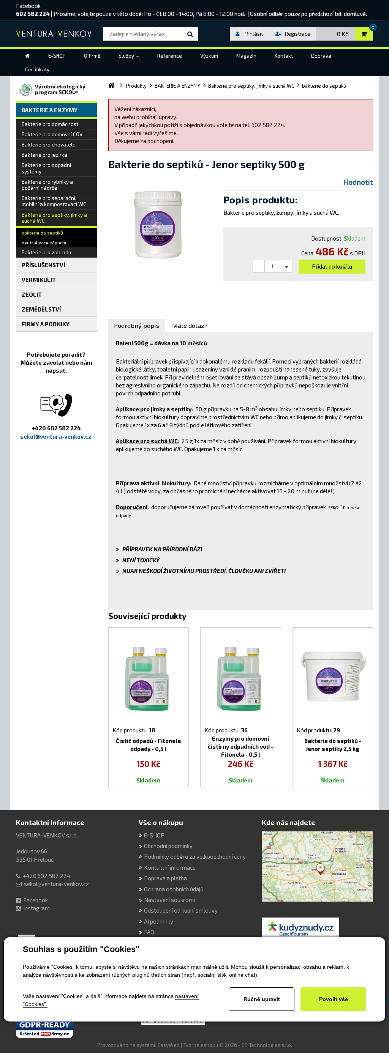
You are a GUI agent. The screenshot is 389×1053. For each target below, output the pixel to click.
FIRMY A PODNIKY (46, 324)
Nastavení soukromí (169, 899)
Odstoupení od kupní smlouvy (181, 910)
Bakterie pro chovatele (49, 145)
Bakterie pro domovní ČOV (52, 134)
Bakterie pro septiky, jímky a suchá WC (54, 218)
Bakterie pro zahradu (46, 252)
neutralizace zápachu (45, 242)
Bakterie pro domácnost (50, 124)
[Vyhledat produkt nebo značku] (191, 34)
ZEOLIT (32, 294)
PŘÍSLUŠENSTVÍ (43, 264)
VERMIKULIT (39, 279)
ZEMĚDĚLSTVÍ (41, 309)
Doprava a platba (165, 878)
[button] (128, 56)
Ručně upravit (262, 999)
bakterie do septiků (42, 232)
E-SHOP (154, 835)
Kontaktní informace (50, 822)
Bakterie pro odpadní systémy (46, 168)
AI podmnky (158, 921)
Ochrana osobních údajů (174, 889)
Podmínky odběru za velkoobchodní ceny (195, 856)
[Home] (27, 56)
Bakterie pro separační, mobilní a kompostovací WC (54, 201)
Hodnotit (358, 182)
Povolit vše (333, 999)
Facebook (28, 5)
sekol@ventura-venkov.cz (56, 883)
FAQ (149, 932)
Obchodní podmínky (168, 845)
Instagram (36, 908)
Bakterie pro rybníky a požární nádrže (47, 185)
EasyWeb (169, 1045)
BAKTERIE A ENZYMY (49, 110)
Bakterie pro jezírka (44, 155)
